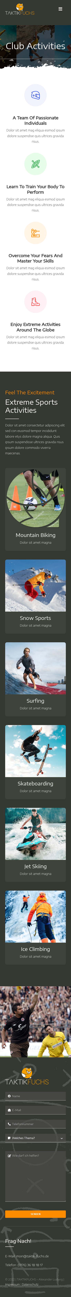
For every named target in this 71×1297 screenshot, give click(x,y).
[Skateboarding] (35, 728)
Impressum (12, 1284)
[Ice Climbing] (35, 893)
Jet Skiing (35, 866)
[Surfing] (35, 645)
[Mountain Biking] (35, 471)
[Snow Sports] (35, 562)
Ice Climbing (35, 949)
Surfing (35, 701)
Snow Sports (35, 618)
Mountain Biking (35, 535)
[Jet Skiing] (35, 810)
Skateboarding (35, 783)
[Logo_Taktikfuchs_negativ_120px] (19, 5)
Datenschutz (30, 1284)
